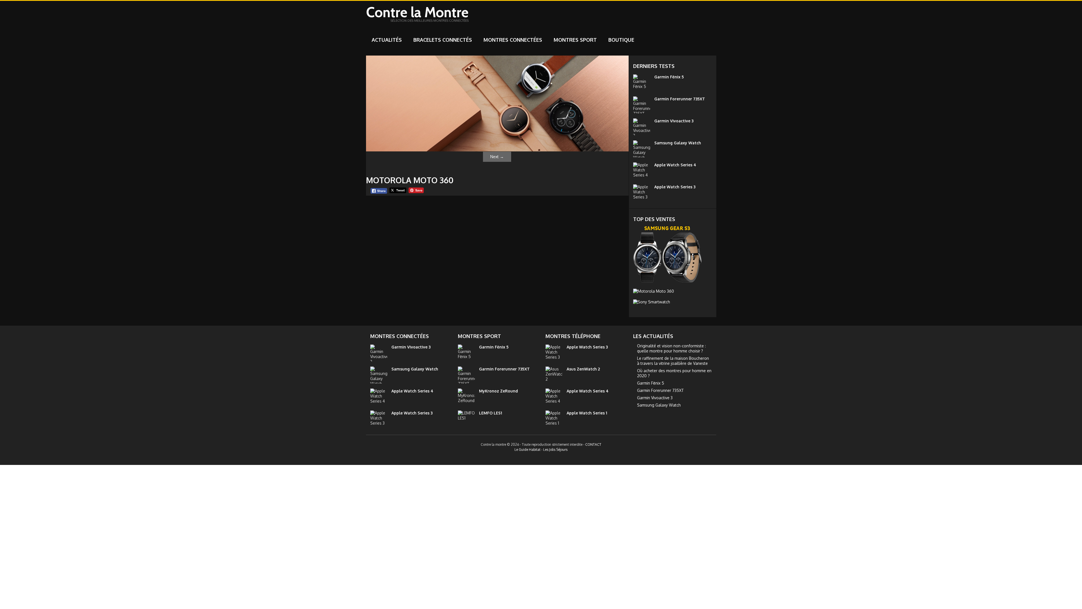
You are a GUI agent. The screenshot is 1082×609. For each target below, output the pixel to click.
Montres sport (575, 40)
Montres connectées (513, 40)
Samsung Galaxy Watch (677, 142)
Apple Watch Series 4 (675, 164)
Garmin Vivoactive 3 (673, 120)
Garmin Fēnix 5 (669, 76)
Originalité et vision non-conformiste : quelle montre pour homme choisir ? (671, 348)
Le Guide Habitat (527, 449)
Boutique (621, 40)
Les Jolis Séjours (555, 449)
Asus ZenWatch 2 (583, 369)
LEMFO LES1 (490, 413)
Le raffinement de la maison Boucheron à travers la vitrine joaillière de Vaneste (673, 361)
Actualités (387, 40)
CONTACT (593, 444)
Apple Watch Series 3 (674, 186)
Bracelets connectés (442, 40)
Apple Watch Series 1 (587, 413)
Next (497, 156)
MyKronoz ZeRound (498, 391)
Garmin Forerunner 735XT (679, 98)
